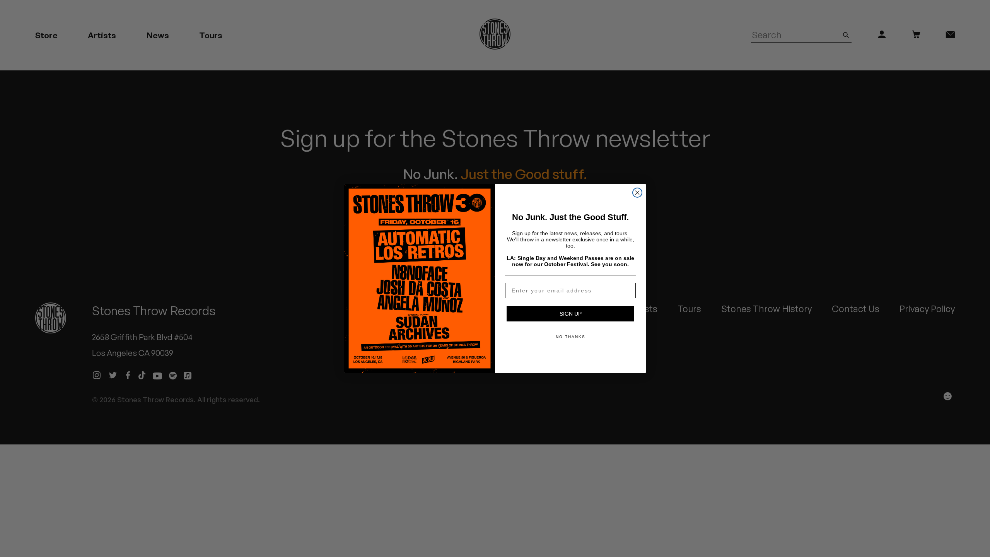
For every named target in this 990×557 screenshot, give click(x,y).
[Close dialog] (637, 192)
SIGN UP (571, 314)
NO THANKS (570, 337)
